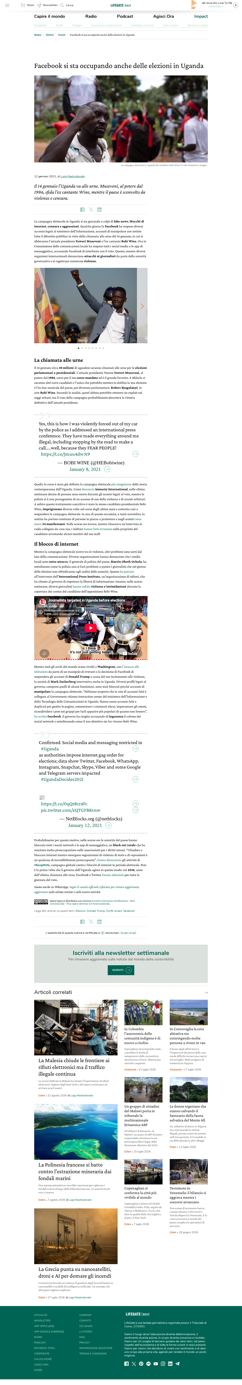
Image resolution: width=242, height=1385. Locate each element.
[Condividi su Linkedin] (99, 209)
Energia (77, 25)
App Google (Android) (49, 1331)
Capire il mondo (49, 16)
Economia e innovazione (106, 25)
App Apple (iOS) (44, 1326)
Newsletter (50, 5)
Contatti (85, 1320)
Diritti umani (114, 911)
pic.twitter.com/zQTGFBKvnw (70, 810)
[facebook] (126, 1364)
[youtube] (156, 1364)
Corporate (41, 1353)
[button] (142, 306)
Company (85, 1315)
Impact (201, 16)
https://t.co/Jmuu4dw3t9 (65, 454)
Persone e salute (197, 25)
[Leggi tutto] (205, 992)
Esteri (41, 1095)
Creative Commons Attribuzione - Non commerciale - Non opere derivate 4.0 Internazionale (92, 902)
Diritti (59, 25)
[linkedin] (170, 1364)
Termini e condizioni (92, 1353)
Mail (82, 1337)
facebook (129, 911)
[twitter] (134, 1364)
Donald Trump (96, 911)
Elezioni (80, 911)
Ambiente (40, 25)
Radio (91, 16)
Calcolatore (43, 1359)
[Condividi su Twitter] (91, 209)
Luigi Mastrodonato (73, 176)
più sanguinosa (121, 484)
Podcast (125, 16)
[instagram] (163, 1364)
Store (30, 5)
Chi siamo (85, 1326)
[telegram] (177, 1364)
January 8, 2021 (85, 469)
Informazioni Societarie (95, 1348)
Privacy (84, 1342)
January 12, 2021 (85, 825)
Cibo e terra (170, 25)
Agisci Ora (163, 16)
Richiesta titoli (44, 1348)
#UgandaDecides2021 (62, 779)
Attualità (40, 1315)
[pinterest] (141, 1364)
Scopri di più (128, 933)
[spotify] (148, 1364)
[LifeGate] (121, 5)
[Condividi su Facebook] (82, 209)
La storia (85, 1331)
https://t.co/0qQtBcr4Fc (64, 803)
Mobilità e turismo (142, 25)
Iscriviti (117, 970)
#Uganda (50, 748)
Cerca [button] (70, 5)
